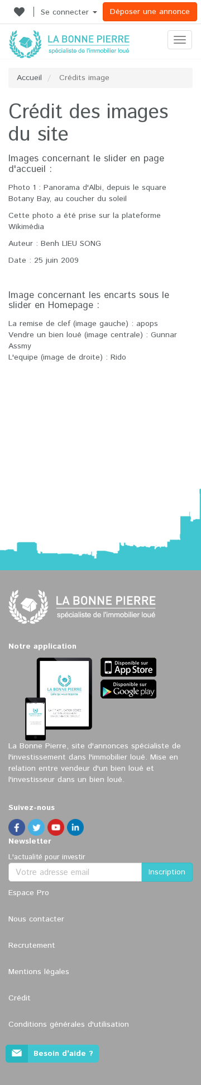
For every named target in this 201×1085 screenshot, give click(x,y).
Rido (118, 357)
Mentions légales (38, 971)
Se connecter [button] (66, 12)
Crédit (19, 998)
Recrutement (31, 945)
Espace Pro (28, 892)
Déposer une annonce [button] (150, 11)
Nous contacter (36, 919)
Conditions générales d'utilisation (68, 1024)
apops (147, 323)
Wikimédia (26, 226)
